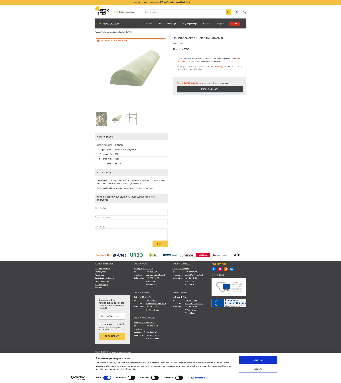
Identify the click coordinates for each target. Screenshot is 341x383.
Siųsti (160, 243)
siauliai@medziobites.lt (194, 275)
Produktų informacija (167, 23)
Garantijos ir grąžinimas (104, 278)
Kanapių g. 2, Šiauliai (180, 268)
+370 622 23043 (152, 272)
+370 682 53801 (191, 300)
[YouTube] (220, 269)
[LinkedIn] (231, 269)
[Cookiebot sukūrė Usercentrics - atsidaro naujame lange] (78, 378)
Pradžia (98, 32)
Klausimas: (100, 226)
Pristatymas (99, 275)
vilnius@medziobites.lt (194, 303)
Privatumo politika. (106, 329)
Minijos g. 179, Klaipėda (143, 297)
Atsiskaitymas (100, 272)
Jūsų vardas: (100, 208)
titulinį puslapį (217, 66)
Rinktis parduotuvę (126, 12)
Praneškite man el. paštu (187, 83)
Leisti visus (258, 360)
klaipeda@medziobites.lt (156, 303)
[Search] (228, 12)
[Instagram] (226, 269)
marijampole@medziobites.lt (145, 332)
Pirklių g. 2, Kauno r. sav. (143, 268)
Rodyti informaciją (196, 378)
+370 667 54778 (191, 272)
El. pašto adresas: (103, 217)
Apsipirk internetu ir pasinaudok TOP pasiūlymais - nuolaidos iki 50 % (162, 2)
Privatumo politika (102, 281)
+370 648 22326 (152, 326)
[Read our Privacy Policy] (123, 328)
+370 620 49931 (152, 300)
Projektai (220, 23)
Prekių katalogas (110, 23)
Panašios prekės (209, 89)
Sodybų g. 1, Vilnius (180, 297)
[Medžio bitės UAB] (102, 10)
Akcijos (234, 23)
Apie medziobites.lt (102, 268)
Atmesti (258, 369)
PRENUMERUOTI (112, 336)
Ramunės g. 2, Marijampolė (144, 322)
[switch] (131, 378)
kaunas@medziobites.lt (155, 275)
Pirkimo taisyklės (101, 284)
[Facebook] (214, 269)
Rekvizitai (98, 288)
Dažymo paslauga (189, 23)
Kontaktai (148, 23)
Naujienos (207, 23)
